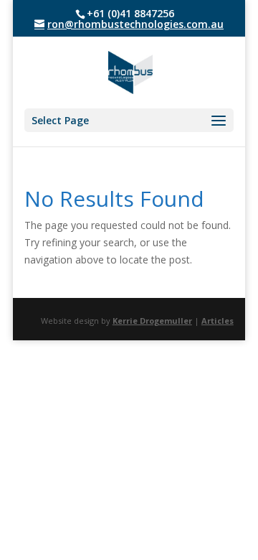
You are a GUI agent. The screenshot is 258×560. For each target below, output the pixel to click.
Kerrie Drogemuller (152, 320)
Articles (217, 320)
